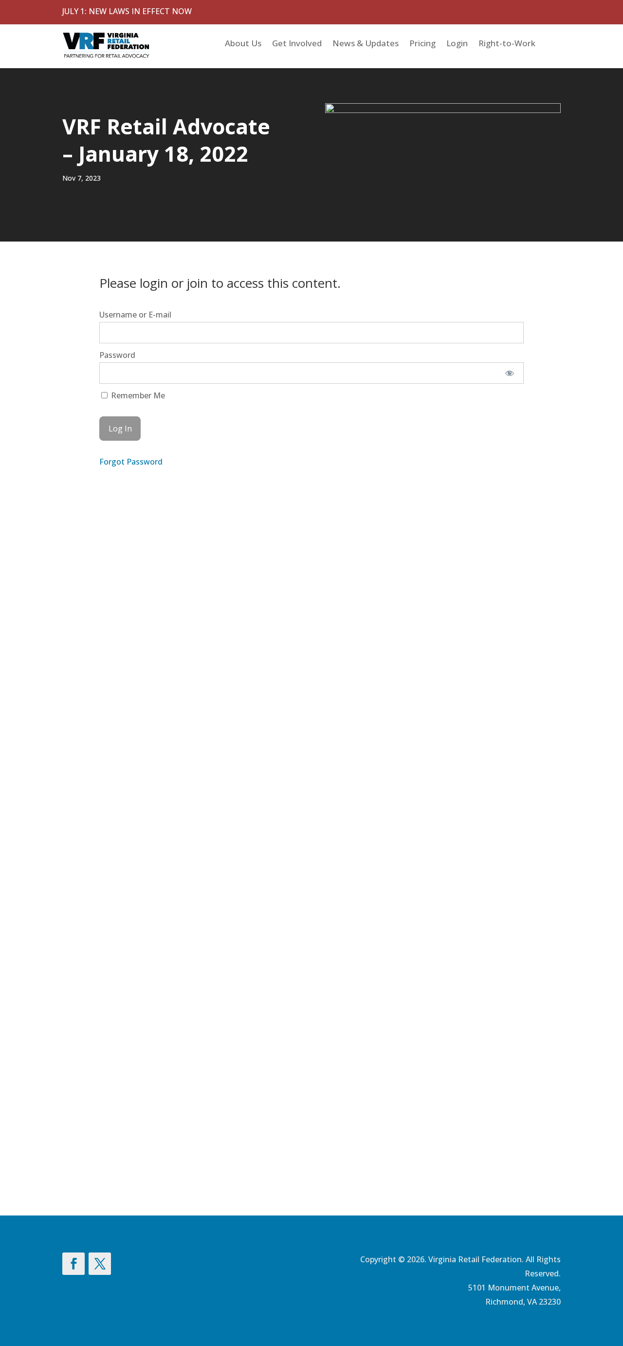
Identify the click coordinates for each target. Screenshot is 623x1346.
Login (457, 44)
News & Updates (365, 44)
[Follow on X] (100, 1264)
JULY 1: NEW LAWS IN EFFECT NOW (127, 11)
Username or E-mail (135, 314)
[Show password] (510, 373)
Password (117, 355)
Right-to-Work (506, 44)
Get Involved (297, 44)
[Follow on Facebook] (73, 1264)
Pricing (422, 44)
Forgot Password (131, 461)
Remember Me (137, 395)
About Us (243, 44)
